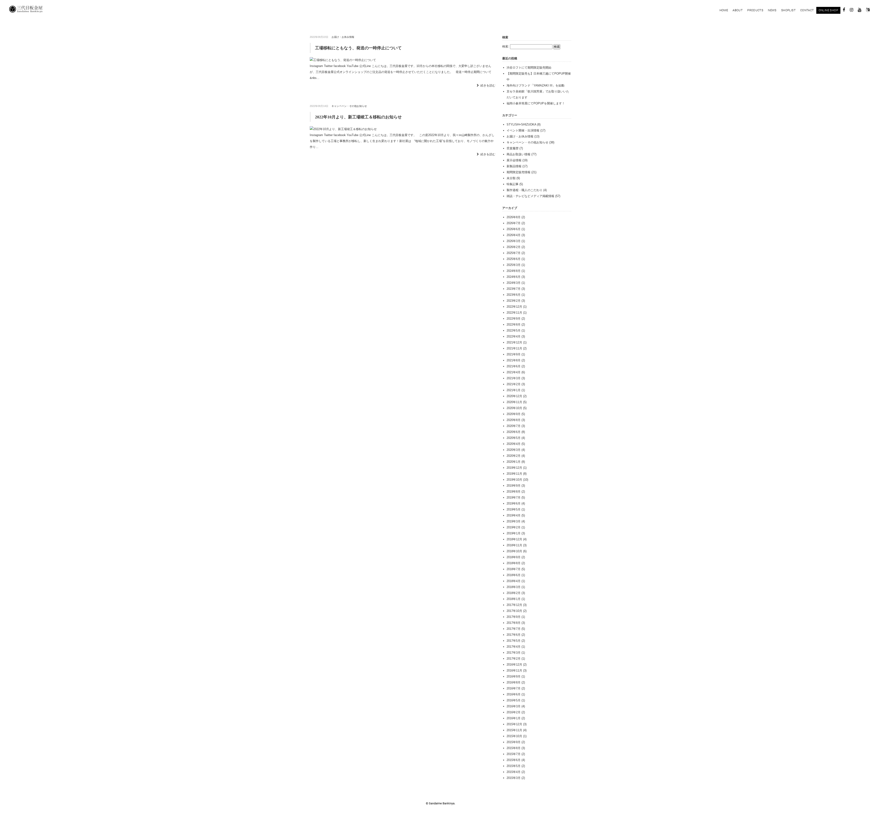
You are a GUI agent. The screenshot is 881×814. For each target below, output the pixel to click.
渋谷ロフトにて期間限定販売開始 (529, 67)
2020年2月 (514, 455)
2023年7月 (514, 288)
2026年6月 (514, 229)
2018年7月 (514, 569)
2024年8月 (514, 271)
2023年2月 (514, 300)
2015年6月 (514, 760)
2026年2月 (514, 247)
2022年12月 (514, 306)
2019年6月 (514, 503)
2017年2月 (514, 658)
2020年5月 (514, 438)
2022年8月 (514, 324)
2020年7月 (514, 426)
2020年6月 (514, 432)
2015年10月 (514, 736)
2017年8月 (514, 622)
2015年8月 (514, 748)
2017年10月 (514, 611)
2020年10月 (514, 408)
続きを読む (487, 85)
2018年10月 (514, 551)
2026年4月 (514, 235)
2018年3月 (514, 587)
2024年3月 (514, 282)
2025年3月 (514, 265)
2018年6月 (514, 575)
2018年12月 (514, 539)
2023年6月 (514, 294)
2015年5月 (514, 766)
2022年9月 (514, 318)
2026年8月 (514, 217)
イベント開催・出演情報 (523, 130)
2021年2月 (514, 384)
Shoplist (788, 10)
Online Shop (828, 10)
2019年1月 (514, 533)
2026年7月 (514, 223)
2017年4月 (514, 646)
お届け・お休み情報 (343, 37)
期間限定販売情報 (518, 172)
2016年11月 (514, 670)
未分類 (511, 178)
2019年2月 (514, 527)
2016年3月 (514, 706)
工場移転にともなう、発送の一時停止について (358, 48)
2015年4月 (514, 772)
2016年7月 (514, 688)
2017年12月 (514, 605)
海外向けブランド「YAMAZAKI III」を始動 (535, 85)
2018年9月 (514, 557)
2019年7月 (514, 497)
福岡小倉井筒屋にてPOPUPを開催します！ (536, 103)
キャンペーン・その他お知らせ (349, 106)
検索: (505, 46)
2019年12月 (514, 467)
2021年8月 (514, 360)
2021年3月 (514, 378)
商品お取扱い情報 (518, 154)
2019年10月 (514, 479)
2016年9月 (514, 676)
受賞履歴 (513, 148)
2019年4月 (514, 515)
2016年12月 (514, 664)
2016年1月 (514, 718)
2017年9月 (514, 617)
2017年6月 (514, 634)
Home (723, 10)
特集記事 (513, 184)
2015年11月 (514, 730)
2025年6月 (514, 259)
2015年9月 (514, 742)
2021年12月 (514, 342)
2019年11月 (514, 473)
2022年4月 (514, 336)
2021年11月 (514, 348)
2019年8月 (514, 491)
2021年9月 (514, 354)
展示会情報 (514, 160)
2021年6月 (514, 366)
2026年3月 (514, 241)
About (738, 10)
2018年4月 (514, 581)
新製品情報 (514, 166)
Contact (807, 10)
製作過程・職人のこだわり (524, 190)
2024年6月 (514, 277)
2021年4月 (514, 372)
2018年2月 (514, 593)
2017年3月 (514, 652)
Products (755, 10)
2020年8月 (514, 420)
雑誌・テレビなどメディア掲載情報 (530, 196)
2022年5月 (514, 330)
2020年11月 (514, 402)
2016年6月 (514, 694)
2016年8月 (514, 682)
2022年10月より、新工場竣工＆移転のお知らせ (358, 117)
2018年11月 (514, 545)
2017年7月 (514, 628)
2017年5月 (514, 640)
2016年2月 (514, 712)
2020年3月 (514, 450)
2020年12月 (514, 396)
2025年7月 (514, 253)
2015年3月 (514, 778)
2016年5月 (514, 700)
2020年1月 (514, 461)
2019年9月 (514, 485)
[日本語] (868, 10)
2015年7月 (514, 754)
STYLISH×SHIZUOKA (521, 124)
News (772, 10)
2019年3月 (514, 521)
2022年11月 (514, 312)
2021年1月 (514, 390)
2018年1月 (514, 599)
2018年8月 (514, 563)
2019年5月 (514, 509)
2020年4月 (514, 444)
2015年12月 (514, 724)
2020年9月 (514, 414)
